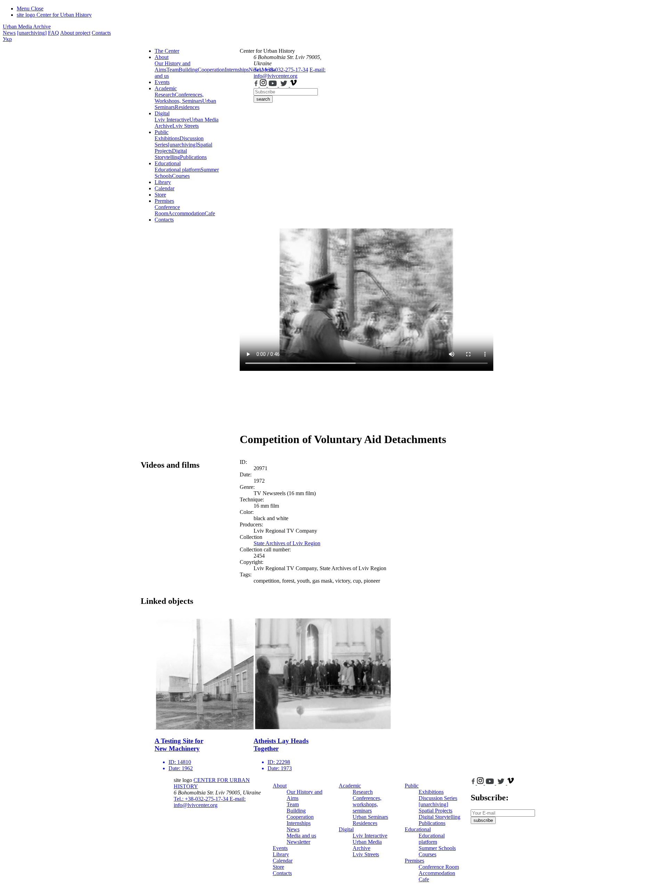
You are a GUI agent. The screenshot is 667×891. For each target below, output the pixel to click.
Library (163, 182)
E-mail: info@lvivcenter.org (290, 73)
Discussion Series (438, 798)
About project (75, 33)
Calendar (164, 188)
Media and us (301, 836)
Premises (164, 201)
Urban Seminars (370, 817)
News (9, 33)
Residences (187, 107)
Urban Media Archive (27, 27)
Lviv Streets (185, 126)
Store (160, 195)
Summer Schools (437, 848)
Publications (193, 157)
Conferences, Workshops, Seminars (179, 98)
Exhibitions (167, 138)
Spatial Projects (435, 811)
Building (188, 70)
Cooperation (211, 70)
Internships (299, 823)
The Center (167, 51)
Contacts (101, 33)
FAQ (53, 33)
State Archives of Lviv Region (287, 543)
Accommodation (186, 213)
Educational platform (177, 170)
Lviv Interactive (172, 120)
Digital (162, 113)
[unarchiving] (32, 33)
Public (161, 132)
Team (172, 70)
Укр (7, 39)
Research (165, 95)
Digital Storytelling (171, 154)
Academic (166, 88)
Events (162, 82)
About (161, 57)
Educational (168, 163)
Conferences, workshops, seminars (367, 804)
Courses (181, 176)
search (263, 99)
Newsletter (298, 842)
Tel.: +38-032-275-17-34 (281, 70)
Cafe (210, 213)
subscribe (483, 820)
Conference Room (167, 210)
